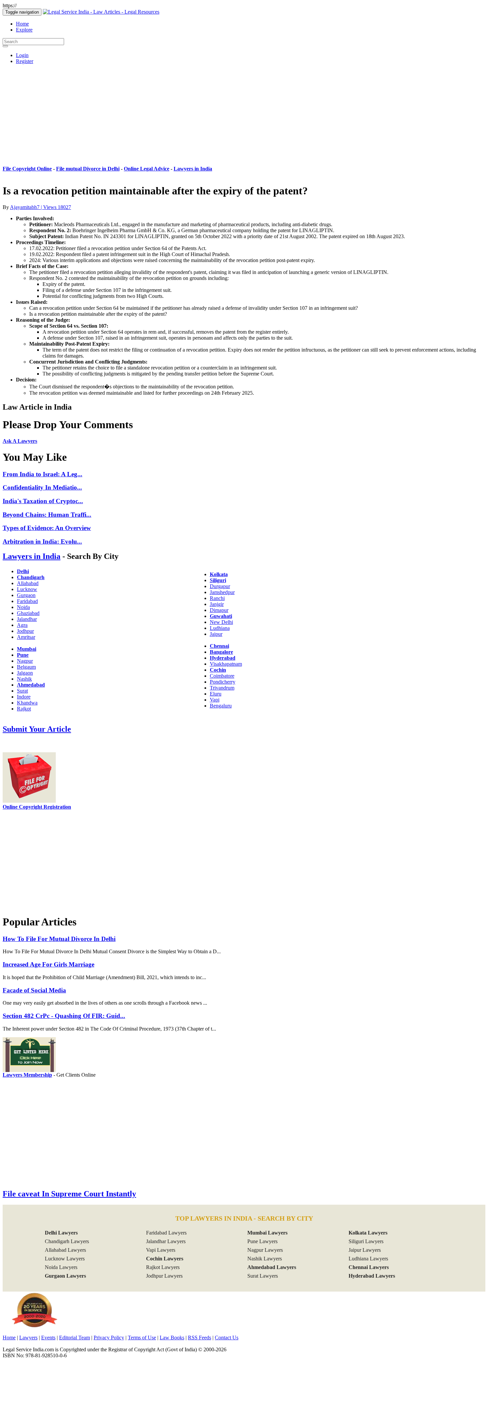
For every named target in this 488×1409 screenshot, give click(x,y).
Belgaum (26, 667)
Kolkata (219, 574)
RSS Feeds (199, 1337)
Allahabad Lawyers (65, 1250)
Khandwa (27, 702)
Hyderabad (222, 658)
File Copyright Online (27, 168)
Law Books (172, 1337)
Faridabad (27, 601)
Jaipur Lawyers (365, 1250)
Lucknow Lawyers (65, 1258)
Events (48, 1337)
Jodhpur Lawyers (164, 1276)
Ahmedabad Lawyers (271, 1267)
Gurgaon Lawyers (65, 1276)
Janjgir (217, 604)
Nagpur (25, 661)
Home (22, 24)
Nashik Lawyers (264, 1258)
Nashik (24, 679)
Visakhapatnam (226, 664)
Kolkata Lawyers (368, 1233)
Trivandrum (222, 688)
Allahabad (28, 583)
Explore (24, 30)
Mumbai (26, 649)
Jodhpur (25, 631)
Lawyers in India (193, 168)
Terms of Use (142, 1337)
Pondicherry (222, 682)
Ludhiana (220, 628)
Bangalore (221, 652)
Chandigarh (30, 577)
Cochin (218, 670)
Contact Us (226, 1337)
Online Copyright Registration (37, 807)
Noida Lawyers (61, 1267)
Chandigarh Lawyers (67, 1241)
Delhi (23, 571)
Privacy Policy (109, 1337)
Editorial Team (74, 1337)
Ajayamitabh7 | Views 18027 (40, 207)
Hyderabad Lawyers (372, 1276)
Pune (23, 655)
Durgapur (220, 586)
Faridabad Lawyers (166, 1233)
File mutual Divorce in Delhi (88, 168)
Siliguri (218, 580)
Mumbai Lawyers (267, 1233)
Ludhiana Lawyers (368, 1258)
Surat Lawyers (262, 1276)
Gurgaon (26, 595)
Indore (24, 697)
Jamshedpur (222, 592)
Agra (22, 625)
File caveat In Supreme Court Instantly (69, 1193)
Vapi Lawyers (160, 1250)
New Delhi (221, 622)
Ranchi (217, 598)
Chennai (219, 646)
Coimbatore (222, 676)
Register (24, 61)
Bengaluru (221, 705)
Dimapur (219, 610)
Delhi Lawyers (61, 1233)
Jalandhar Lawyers (166, 1241)
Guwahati (221, 616)
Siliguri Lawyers (366, 1241)
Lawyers (28, 1337)
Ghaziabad (28, 613)
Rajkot (24, 708)
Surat (22, 691)
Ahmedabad (31, 685)
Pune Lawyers (262, 1241)
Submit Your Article (37, 729)
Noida (23, 607)
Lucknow (27, 589)
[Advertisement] (244, 116)
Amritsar (26, 637)
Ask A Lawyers (20, 441)
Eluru (215, 694)
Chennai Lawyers (369, 1267)
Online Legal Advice (146, 168)
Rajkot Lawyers (163, 1267)
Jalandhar (27, 619)
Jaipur (216, 634)
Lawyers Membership (27, 1075)
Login (22, 55)
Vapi (214, 700)
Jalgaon (25, 673)
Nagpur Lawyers (265, 1250)
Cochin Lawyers (164, 1258)
